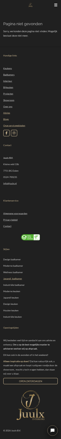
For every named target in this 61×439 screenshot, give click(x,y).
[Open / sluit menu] (55, 5)
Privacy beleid (10, 219)
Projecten (8, 93)
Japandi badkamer (12, 278)
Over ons (7, 106)
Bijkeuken (8, 87)
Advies (6, 112)
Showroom (8, 100)
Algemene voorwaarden (15, 213)
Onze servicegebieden (14, 125)
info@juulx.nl (10, 183)
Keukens (7, 68)
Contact (7, 226)
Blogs (6, 119)
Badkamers (8, 74)
